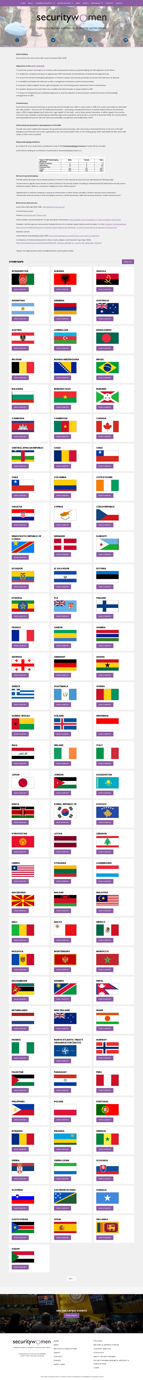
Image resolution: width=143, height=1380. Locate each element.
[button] (45, 3)
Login (96, 1368)
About (30, 3)
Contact (109, 3)
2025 (30, 146)
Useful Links (59, 1364)
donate (119, 3)
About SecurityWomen (105, 1356)
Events (86, 3)
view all (128, 262)
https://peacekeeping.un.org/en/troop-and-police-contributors (74, 236)
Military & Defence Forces (106, 1345)
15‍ (81, 150)
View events (71, 1315)
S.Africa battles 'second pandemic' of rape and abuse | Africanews (95, 220)
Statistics (99, 1353)
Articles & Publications (65, 1349)
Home (23, 3)
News (78, 3)
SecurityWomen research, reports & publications (111, 1362)
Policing (98, 1341)
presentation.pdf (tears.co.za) (34, 215)
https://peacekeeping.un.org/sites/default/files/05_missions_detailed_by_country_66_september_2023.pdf (59, 243)
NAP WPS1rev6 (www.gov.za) (54, 207)
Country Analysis (102, 1349)
